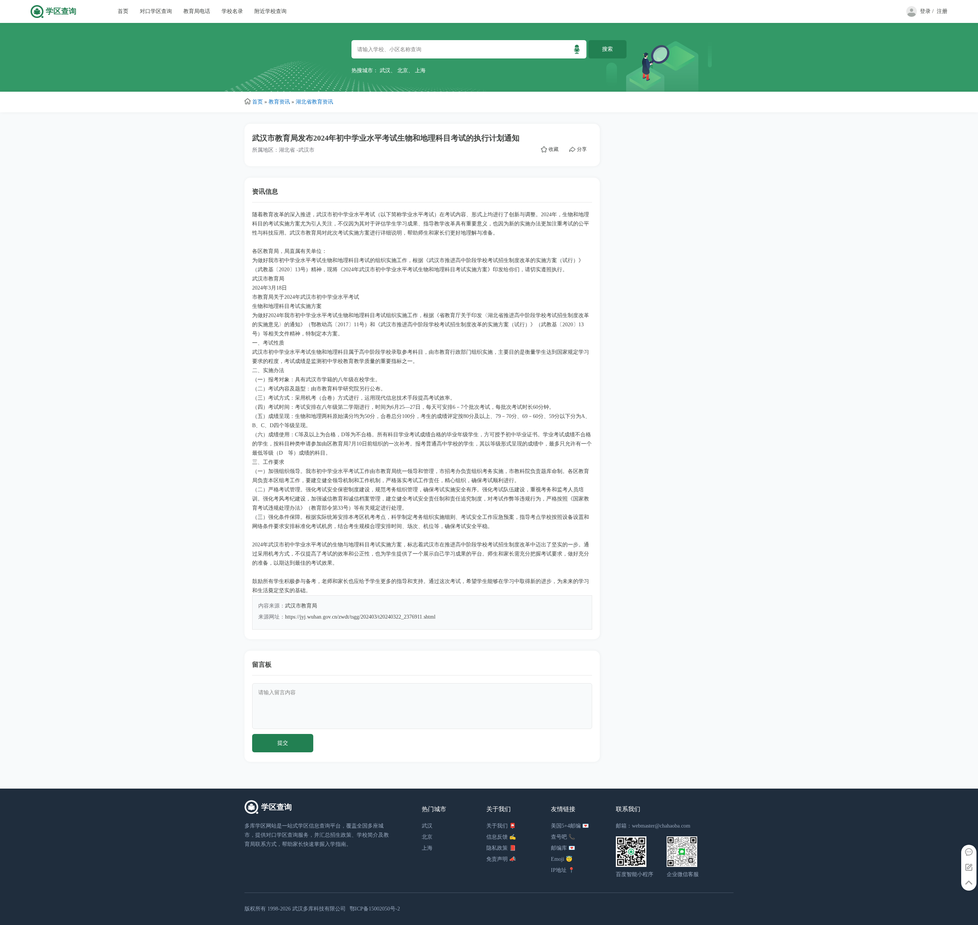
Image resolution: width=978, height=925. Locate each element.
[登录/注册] (910, 15)
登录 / (927, 11)
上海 (420, 70)
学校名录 (232, 11)
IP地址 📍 (563, 870)
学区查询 (61, 11)
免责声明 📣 (501, 859)
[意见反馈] (968, 867)
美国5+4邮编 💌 (570, 826)
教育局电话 (196, 11)
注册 (942, 11)
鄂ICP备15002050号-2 (375, 909)
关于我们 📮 (501, 826)
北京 (402, 70)
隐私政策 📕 (501, 848)
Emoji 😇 (561, 859)
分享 (582, 149)
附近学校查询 (270, 11)
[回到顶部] (968, 883)
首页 (123, 11)
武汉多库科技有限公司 (319, 909)
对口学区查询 (156, 11)
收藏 (554, 149)
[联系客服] (968, 852)
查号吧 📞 (563, 837)
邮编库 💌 (563, 848)
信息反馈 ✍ (501, 837)
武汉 (385, 70)
